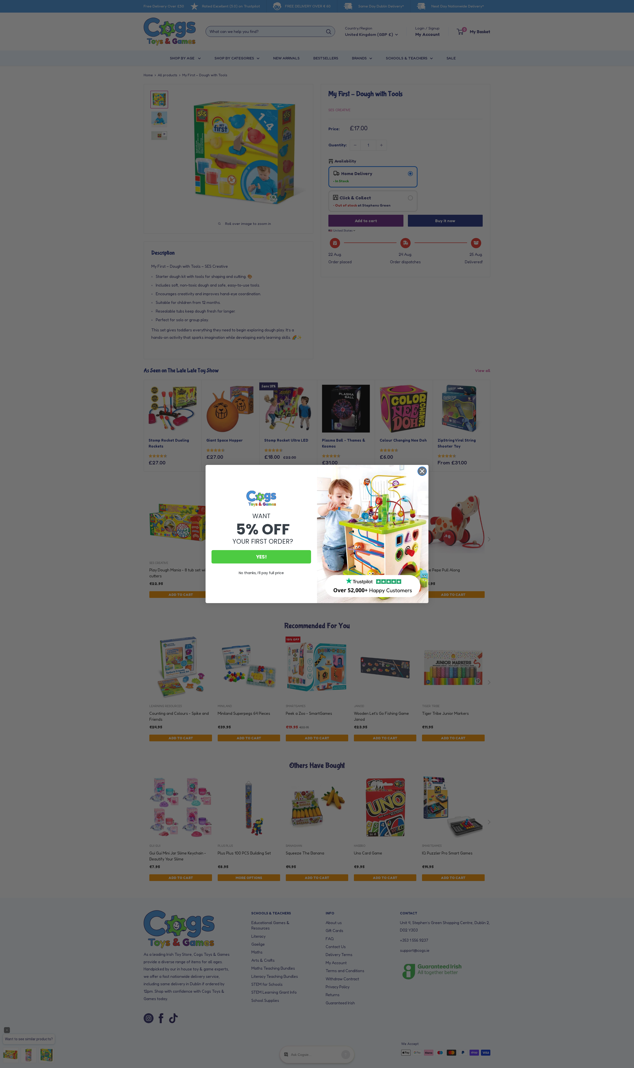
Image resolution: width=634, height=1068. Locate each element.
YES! (261, 556)
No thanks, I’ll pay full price (261, 572)
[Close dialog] (422, 471)
